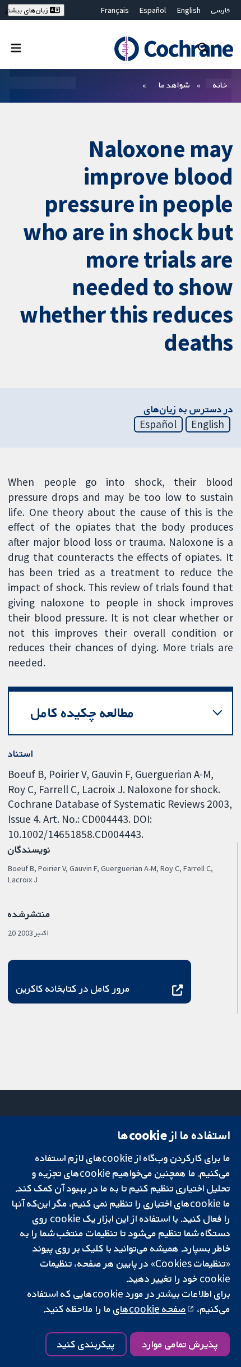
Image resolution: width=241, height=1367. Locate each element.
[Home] (168, 48)
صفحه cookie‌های (149, 1308)
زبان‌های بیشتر (29, 10)
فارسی (220, 10)
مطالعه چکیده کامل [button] (83, 712)
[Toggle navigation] (16, 47)
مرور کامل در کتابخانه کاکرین (73, 988)
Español (153, 10)
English (189, 10)
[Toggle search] (203, 47)
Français (115, 10)
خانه (220, 84)
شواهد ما (174, 84)
